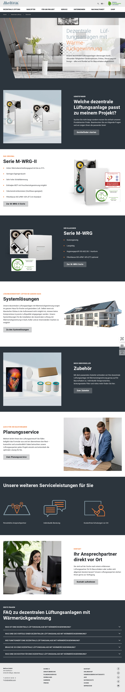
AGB (85, 677)
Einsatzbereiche (50, 671)
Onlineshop (88, 671)
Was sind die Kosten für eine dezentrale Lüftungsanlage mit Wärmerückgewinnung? (46, 654)
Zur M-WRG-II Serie (15, 204)
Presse (46, 683)
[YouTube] (118, 685)
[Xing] (118, 681)
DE (102, 4)
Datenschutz (89, 680)
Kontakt (87, 669)
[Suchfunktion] (98, 3)
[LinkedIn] (118, 677)
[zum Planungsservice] (122, 339)
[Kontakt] (122, 345)
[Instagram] (118, 673)
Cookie (86, 683)
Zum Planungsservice (16, 457)
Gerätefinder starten (86, 132)
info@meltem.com (10, 680)
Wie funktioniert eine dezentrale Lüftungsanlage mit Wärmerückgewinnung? (42, 640)
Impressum (88, 686)
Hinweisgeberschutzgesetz (94, 674)
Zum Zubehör (83, 390)
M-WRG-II (47, 669)
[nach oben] (122, 352)
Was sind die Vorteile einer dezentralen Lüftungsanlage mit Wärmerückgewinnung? (46, 634)
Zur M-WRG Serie (75, 264)
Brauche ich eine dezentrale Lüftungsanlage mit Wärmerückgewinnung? (40, 647)
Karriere (47, 680)
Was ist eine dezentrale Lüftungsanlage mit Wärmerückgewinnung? (38, 627)
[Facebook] (118, 668)
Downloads (48, 677)
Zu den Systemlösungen (17, 329)
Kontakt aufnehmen (86, 582)
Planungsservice (50, 674)
